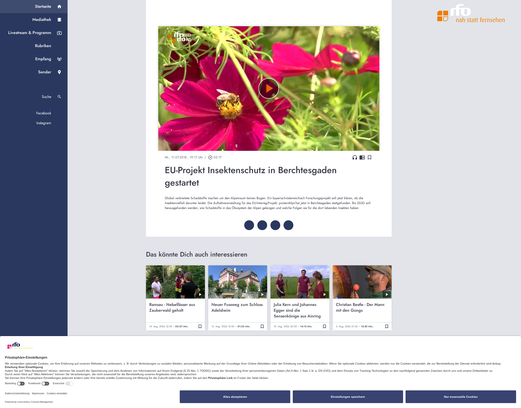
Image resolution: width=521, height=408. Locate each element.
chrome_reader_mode (362, 157)
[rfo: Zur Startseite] (471, 13)
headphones (355, 157)
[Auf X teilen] (262, 225)
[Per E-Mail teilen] (288, 225)
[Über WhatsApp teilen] (275, 225)
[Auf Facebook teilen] (249, 225)
